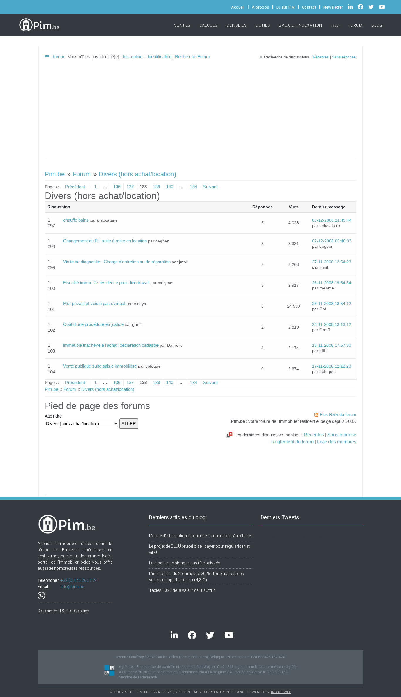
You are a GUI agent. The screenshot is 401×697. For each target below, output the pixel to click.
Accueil (238, 7)
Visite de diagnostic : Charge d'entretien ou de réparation (117, 261)
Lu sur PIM (285, 7)
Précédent (75, 186)
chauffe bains (76, 219)
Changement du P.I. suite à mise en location (105, 240)
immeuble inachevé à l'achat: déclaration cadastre (111, 345)
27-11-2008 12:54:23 (331, 262)
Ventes (182, 25)
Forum (355, 25)
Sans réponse (343, 57)
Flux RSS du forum (338, 414)
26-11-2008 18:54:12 (331, 303)
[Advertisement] (200, 114)
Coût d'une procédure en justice (93, 324)
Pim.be (55, 174)
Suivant (210, 186)
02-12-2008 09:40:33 (331, 241)
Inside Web (281, 692)
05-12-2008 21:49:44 (331, 220)
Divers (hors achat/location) (137, 174)
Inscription (132, 56)
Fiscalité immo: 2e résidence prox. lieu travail (106, 282)
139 (156, 186)
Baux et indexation (300, 25)
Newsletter (333, 7)
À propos (260, 7)
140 (169, 186)
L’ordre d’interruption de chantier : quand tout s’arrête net (200, 535)
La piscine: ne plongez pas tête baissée (184, 563)
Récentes (321, 57)
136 (116, 186)
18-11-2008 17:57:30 (331, 345)
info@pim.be (72, 586)
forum (58, 56)
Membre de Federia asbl (138, 677)
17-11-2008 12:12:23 (331, 366)
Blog (377, 25)
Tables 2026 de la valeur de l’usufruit (182, 590)
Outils (262, 25)
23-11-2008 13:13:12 (331, 324)
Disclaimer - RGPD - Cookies (63, 611)
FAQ (335, 25)
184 (193, 186)
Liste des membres (336, 441)
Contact (309, 7)
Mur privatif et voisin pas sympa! (94, 303)
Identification (159, 56)
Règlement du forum (292, 441)
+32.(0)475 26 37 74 (78, 580)
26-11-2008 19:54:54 (331, 283)
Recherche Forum (192, 56)
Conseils (236, 25)
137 (130, 186)
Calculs (208, 25)
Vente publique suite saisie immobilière (100, 365)
